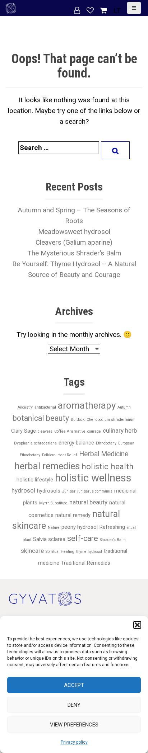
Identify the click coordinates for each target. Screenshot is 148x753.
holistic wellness (93, 478)
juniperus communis (94, 491)
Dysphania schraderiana (35, 443)
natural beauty (88, 502)
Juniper (68, 491)
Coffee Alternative (69, 431)
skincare (32, 550)
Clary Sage (23, 431)
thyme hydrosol (89, 551)
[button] (137, 625)
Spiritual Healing (60, 551)
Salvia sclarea (49, 539)
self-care (82, 538)
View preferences (74, 724)
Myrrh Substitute (53, 503)
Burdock (78, 419)
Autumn (124, 407)
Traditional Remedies (85, 563)
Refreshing (112, 527)
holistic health (108, 466)
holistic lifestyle (35, 479)
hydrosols (48, 491)
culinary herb (120, 430)
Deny (74, 705)
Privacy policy (74, 742)
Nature (54, 527)
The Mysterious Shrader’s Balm (74, 253)
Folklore (49, 455)
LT (117, 10)
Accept (74, 685)
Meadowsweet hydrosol (74, 231)
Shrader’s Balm (113, 539)
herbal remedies (47, 466)
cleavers (45, 431)
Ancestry (25, 407)
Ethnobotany (106, 443)
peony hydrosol (79, 527)
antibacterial (45, 407)
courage (94, 431)
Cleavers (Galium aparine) (74, 242)
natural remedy (73, 515)
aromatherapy (87, 405)
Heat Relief (67, 455)
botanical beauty (41, 418)
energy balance (76, 442)
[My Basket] (104, 10)
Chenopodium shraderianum (111, 419)
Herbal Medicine (103, 454)
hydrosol (23, 490)
